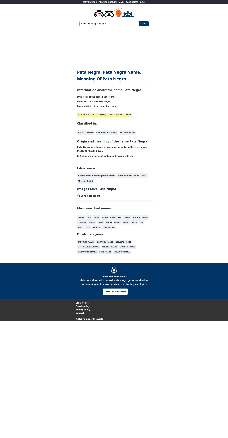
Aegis (80, 227)
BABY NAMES (89, 2)
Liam (89, 217)
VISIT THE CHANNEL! (115, 291)
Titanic (96, 227)
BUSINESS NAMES (116, 2)
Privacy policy (83, 309)
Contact (80, 312)
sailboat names (122, 251)
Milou (126, 222)
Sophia (136, 217)
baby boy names (105, 242)
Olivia (81, 217)
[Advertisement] (114, 46)
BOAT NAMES (132, 2)
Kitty (134, 222)
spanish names (127, 246)
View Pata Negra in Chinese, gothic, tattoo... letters (104, 114)
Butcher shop (138, 147)
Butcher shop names (107, 132)
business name (115, 147)
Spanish (100, 147)
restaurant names (87, 251)
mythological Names (89, 246)
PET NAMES (101, 2)
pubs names (105, 251)
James (145, 217)
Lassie (117, 222)
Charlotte (115, 217)
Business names (86, 132)
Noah (105, 217)
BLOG (142, 2)
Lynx (88, 227)
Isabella (82, 222)
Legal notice (82, 302)
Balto (109, 222)
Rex (141, 222)
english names (109, 246)
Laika (100, 222)
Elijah (92, 222)
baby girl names (86, 242)
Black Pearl (109, 227)
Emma (97, 217)
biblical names (123, 242)
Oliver (127, 217)
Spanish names (127, 132)
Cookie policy (83, 306)
